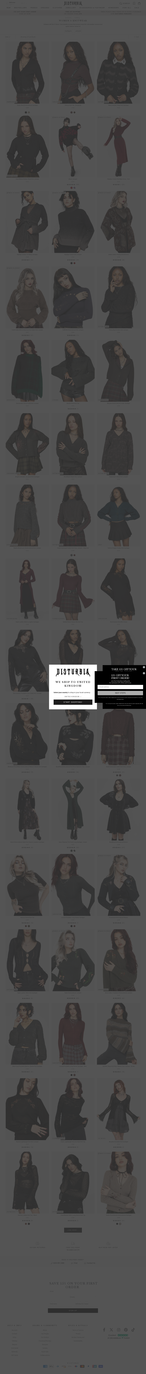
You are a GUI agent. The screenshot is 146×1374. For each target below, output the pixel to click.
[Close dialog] (144, 667)
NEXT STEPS (120, 693)
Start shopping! (73, 702)
